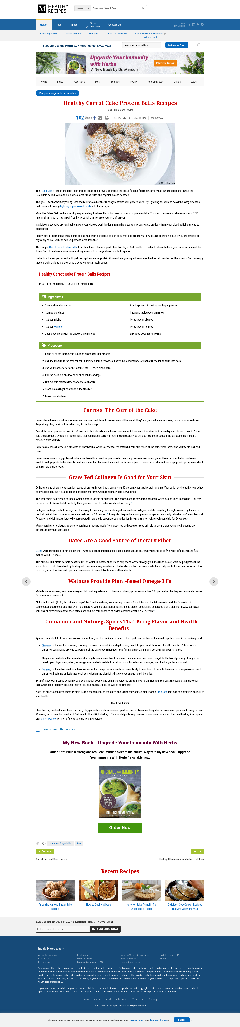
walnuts (58, 326)
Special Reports (129, 958)
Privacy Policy (136, 1020)
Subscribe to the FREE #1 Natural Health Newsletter (77, 45)
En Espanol (44, 962)
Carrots (70, 93)
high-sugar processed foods (75, 206)
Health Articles (84, 955)
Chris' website (49, 718)
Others (177, 81)
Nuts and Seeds (156, 81)
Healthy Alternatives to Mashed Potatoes (181, 859)
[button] (191, 1020)
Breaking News (48, 33)
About (194, 81)
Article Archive (73, 33)
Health (43, 24)
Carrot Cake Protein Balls (63, 247)
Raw (78, 843)
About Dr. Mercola (117, 33)
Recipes (43, 93)
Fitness (73, 24)
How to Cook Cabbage (98, 904)
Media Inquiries (85, 958)
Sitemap (164, 958)
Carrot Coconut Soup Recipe (51, 859)
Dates (39, 550)
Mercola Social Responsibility (136, 955)
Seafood (115, 81)
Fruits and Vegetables (61, 843)
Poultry (133, 81)
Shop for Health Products (149, 35)
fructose (162, 692)
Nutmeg (46, 669)
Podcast (93, 33)
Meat (97, 81)
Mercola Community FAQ (90, 962)
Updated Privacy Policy (172, 955)
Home (44, 81)
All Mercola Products (116, 999)
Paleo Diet (46, 190)
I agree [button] (182, 1020)
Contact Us (114, 24)
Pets (58, 24)
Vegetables (79, 81)
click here (92, 988)
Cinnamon (47, 645)
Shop (93, 25)
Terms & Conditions (131, 962)
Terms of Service (159, 1020)
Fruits (60, 81)
